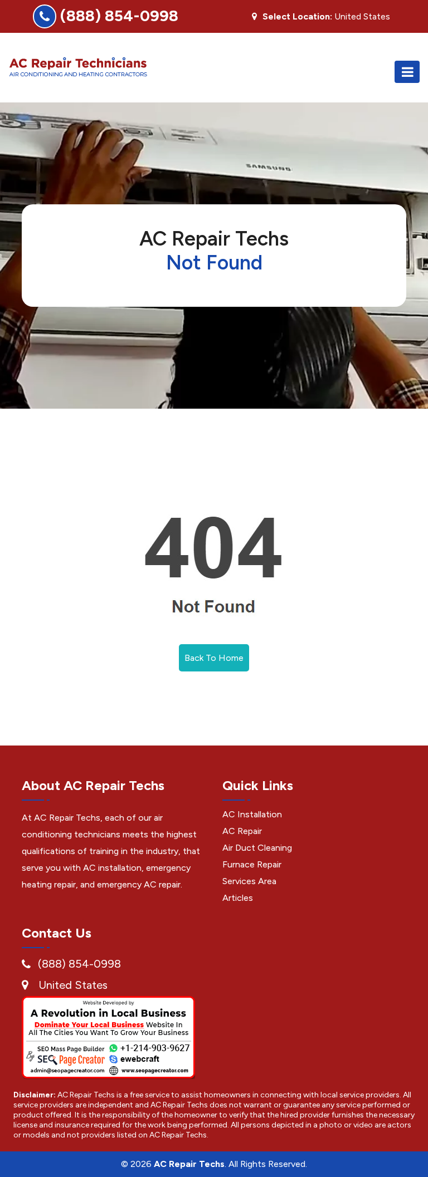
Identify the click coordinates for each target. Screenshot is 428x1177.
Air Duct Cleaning (257, 847)
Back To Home (214, 658)
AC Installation (252, 814)
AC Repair (242, 831)
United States (73, 985)
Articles (237, 897)
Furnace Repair (251, 864)
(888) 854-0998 (119, 15)
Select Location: (297, 16)
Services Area (249, 881)
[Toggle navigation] (407, 72)
